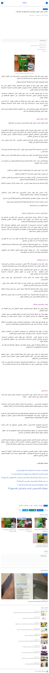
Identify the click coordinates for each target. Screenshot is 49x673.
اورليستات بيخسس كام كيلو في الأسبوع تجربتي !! (32, 470)
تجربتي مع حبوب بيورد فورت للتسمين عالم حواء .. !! (30, 652)
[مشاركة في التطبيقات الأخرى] (20, 510)
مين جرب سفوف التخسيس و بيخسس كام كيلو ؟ (31, 658)
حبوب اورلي (26, 505)
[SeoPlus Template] (47, 671)
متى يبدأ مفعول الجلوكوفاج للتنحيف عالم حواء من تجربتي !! (29, 641)
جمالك (24, 3)
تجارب (31, 505)
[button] (40, 510)
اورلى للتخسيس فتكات (41, 49)
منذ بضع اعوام (44, 600)
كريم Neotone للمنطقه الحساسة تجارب (38, 601)
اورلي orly (45, 9)
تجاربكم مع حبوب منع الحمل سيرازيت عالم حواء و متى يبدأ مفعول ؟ (27, 624)
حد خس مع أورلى (42, 47)
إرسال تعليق (43, 555)
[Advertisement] (24, 29)
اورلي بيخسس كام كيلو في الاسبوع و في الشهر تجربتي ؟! (29, 474)
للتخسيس (21, 505)
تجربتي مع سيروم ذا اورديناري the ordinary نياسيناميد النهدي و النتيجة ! (27, 612)
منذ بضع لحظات (44, 528)
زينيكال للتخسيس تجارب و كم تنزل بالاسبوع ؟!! (28, 489)
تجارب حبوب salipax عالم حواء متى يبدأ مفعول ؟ (31, 618)
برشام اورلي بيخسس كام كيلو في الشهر (38, 45)
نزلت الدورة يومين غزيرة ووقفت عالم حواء (32, 635)
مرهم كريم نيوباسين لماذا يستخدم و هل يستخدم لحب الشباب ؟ (28, 629)
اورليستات (35, 505)
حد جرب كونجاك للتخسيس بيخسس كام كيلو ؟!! (32, 481)
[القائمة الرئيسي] (47, 3)
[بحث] (2, 3)
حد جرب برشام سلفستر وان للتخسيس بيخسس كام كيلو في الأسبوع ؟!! (24, 478)
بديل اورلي (44, 51)
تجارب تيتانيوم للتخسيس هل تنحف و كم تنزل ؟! (32, 485)
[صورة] (44, 613)
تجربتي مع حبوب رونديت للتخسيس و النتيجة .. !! (31, 646)
